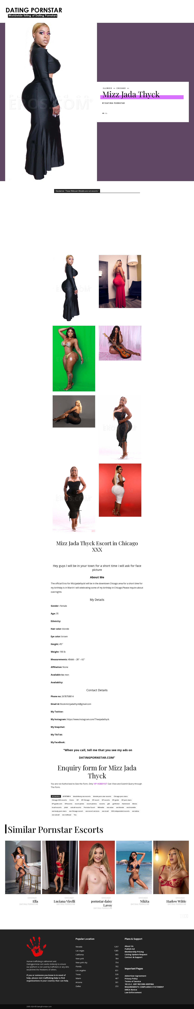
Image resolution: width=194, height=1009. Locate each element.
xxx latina (135, 811)
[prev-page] (182, 916)
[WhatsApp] (123, 107)
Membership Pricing (134, 951)
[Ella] (23, 867)
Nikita (144, 901)
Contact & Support (133, 957)
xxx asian (110, 807)
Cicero (71, 800)
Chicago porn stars (121, 796)
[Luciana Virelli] (60, 867)
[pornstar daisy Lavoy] (97, 867)
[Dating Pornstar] (33, 13)
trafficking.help (50, 978)
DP (78, 800)
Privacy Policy (131, 978)
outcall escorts (75, 807)
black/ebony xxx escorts (82, 796)
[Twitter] (111, 107)
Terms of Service (133, 981)
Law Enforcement (133, 992)
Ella (35, 901)
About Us (129, 946)
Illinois (107, 88)
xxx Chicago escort (76, 811)
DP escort (95, 800)
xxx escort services (92, 811)
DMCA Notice (131, 989)
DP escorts (106, 800)
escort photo (79, 804)
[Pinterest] (117, 107)
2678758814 (66, 796)
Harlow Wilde (176, 901)
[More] (129, 107)
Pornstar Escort (89, 807)
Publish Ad (130, 949)
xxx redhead (66, 815)
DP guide (115, 800)
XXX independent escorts (120, 811)
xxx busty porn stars (59, 811)
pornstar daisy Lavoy (101, 903)
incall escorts (56, 807)
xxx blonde (120, 807)
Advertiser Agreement (135, 976)
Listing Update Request (136, 954)
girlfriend (116, 804)
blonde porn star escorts (102, 796)
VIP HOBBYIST (100, 784)
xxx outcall (56, 815)
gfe (108, 804)
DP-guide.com (57, 804)
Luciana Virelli (64, 901)
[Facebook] (105, 107)
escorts (102, 804)
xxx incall (105, 811)
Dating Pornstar (115, 103)
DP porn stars (126, 800)
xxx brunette (131, 807)
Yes (75, 815)
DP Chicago (85, 800)
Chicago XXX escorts (59, 800)
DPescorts (68, 804)
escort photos (92, 804)
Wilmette (101, 807)
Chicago (121, 88)
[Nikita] (134, 867)
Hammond (126, 804)
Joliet (66, 807)
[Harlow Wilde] (171, 867)
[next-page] (186, 916)
